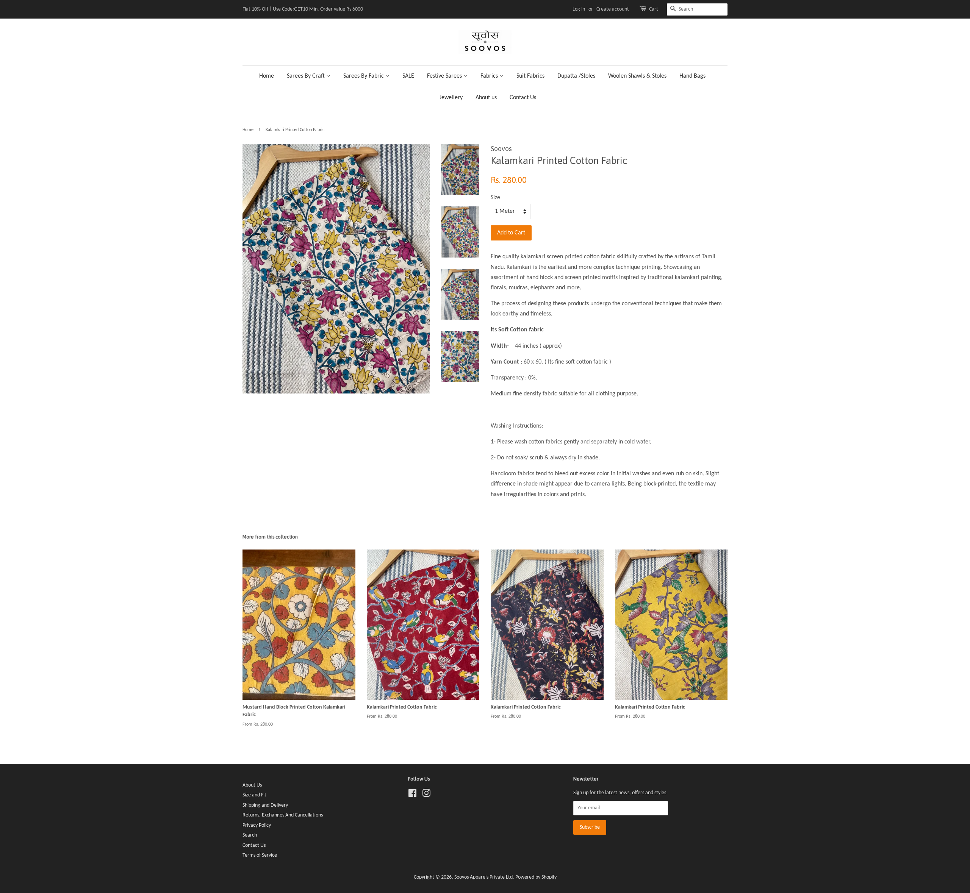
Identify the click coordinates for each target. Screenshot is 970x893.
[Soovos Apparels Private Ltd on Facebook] (412, 795)
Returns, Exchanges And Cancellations (282, 815)
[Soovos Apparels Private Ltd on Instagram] (426, 795)
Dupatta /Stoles (576, 76)
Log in (579, 9)
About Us (252, 785)
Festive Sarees (445, 76)
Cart (653, 9)
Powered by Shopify (536, 877)
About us (486, 98)
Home (266, 76)
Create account (612, 9)
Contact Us (523, 98)
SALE (408, 76)
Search (249, 835)
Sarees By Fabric (364, 76)
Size (495, 198)
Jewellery (451, 98)
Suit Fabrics (530, 76)
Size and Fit (254, 795)
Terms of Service (259, 855)
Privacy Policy (256, 825)
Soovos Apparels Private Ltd (483, 877)
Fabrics (489, 76)
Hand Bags (692, 76)
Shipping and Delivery (265, 805)
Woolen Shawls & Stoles (637, 76)
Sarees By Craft (306, 76)
